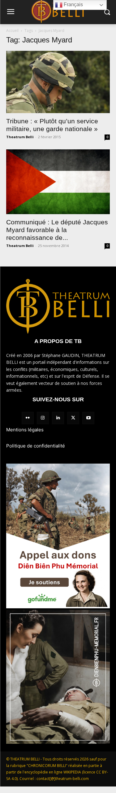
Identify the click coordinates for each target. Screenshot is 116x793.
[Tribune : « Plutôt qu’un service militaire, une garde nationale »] (58, 82)
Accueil (12, 30)
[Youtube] (88, 418)
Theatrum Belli (20, 136)
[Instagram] (43, 418)
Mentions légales (25, 430)
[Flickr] (28, 418)
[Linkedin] (58, 418)
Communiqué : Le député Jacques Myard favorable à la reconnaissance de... (57, 229)
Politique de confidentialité (35, 446)
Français (72, 4)
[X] (73, 418)
